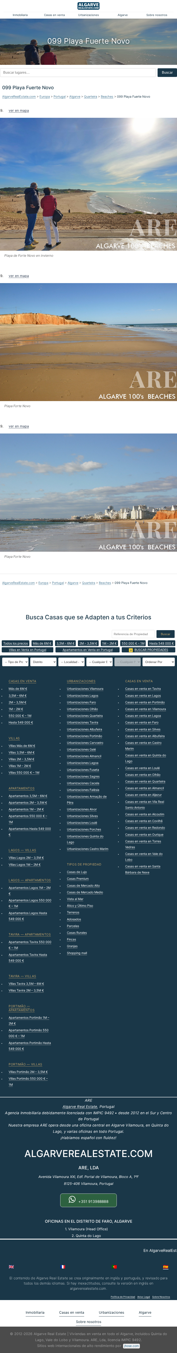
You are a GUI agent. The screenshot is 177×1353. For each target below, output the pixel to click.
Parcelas (73, 926)
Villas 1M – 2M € (20, 766)
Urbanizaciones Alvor (82, 809)
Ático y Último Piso (80, 905)
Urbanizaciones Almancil (84, 756)
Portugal (60, 96)
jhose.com (131, 1346)
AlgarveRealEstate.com (19, 96)
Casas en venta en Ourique (144, 834)
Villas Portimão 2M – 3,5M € (28, 1072)
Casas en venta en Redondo (145, 827)
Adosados (74, 919)
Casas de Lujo (77, 872)
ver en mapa (19, 110)
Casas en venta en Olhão (142, 774)
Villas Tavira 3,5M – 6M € (26, 983)
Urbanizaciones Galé (81, 749)
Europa (45, 96)
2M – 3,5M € (88, 643)
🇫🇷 (62, 1266)
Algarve (123, 15)
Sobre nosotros (156, 15)
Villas (14, 738)
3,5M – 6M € (65, 643)
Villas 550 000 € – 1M (24, 772)
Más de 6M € (42, 643)
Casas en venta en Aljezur (143, 795)
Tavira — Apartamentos (30, 934)
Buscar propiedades (151, 650)
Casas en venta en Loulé (142, 768)
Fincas (71, 939)
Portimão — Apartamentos (22, 1008)
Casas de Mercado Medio (85, 892)
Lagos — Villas (22, 850)
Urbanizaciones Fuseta (83, 769)
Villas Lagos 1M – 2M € (25, 864)
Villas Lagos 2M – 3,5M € (26, 857)
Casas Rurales (77, 932)
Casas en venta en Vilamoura (145, 709)
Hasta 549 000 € (161, 643)
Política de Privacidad (123, 1296)
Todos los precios (15, 643)
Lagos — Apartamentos (30, 880)
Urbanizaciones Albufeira (84, 729)
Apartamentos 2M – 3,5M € (28, 802)
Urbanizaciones (88, 15)
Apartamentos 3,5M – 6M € (28, 796)
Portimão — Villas (25, 1064)
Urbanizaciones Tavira (82, 722)
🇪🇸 (165, 1266)
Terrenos (73, 912)
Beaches (107, 96)
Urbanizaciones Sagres (83, 776)
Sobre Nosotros (161, 1296)
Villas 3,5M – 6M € (22, 752)
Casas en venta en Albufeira (145, 736)
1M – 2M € (109, 643)
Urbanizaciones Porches (84, 829)
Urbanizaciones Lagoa (82, 763)
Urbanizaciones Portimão (84, 736)
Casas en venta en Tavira (143, 688)
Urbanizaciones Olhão (82, 709)
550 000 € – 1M (133, 643)
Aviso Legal (143, 1296)
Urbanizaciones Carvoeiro (85, 742)
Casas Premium (78, 878)
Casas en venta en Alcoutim (144, 814)
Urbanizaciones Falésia (83, 790)
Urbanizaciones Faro (81, 702)
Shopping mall (77, 953)
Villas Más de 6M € (22, 745)
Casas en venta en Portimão (145, 702)
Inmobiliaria (20, 15)
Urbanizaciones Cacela (83, 783)
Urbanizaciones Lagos (82, 695)
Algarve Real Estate (80, 1106)
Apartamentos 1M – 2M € (26, 809)
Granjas (72, 946)
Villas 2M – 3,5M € (21, 759)
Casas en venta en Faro (141, 722)
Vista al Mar (75, 899)
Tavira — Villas (22, 976)
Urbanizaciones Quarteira (85, 715)
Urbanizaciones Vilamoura (85, 688)
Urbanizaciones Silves (82, 816)
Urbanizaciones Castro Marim (87, 849)
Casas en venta (54, 15)
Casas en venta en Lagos (143, 695)
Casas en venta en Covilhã (144, 821)
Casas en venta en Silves (142, 729)
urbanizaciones (81, 681)
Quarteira (90, 96)
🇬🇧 (11, 1266)
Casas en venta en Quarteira (145, 781)
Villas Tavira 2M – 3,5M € (26, 990)
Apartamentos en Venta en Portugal (88, 650)
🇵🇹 (114, 1266)
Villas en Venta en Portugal (27, 650)
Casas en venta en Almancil (144, 788)
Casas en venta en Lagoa (143, 715)
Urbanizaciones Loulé (82, 822)
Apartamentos (22, 788)
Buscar (167, 72)
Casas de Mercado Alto (83, 885)
